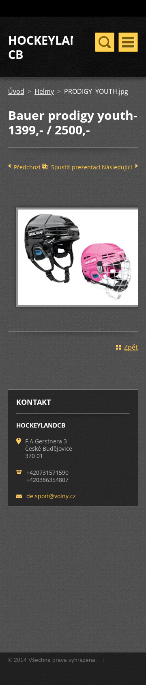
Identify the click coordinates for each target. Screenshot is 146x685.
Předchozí (27, 167)
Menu (128, 42)
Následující (117, 167)
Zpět (131, 347)
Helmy (44, 91)
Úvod (16, 91)
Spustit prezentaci (76, 167)
